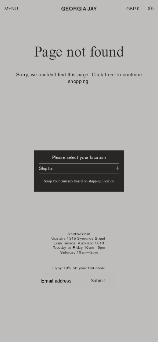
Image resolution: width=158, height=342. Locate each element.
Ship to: (46, 168)
